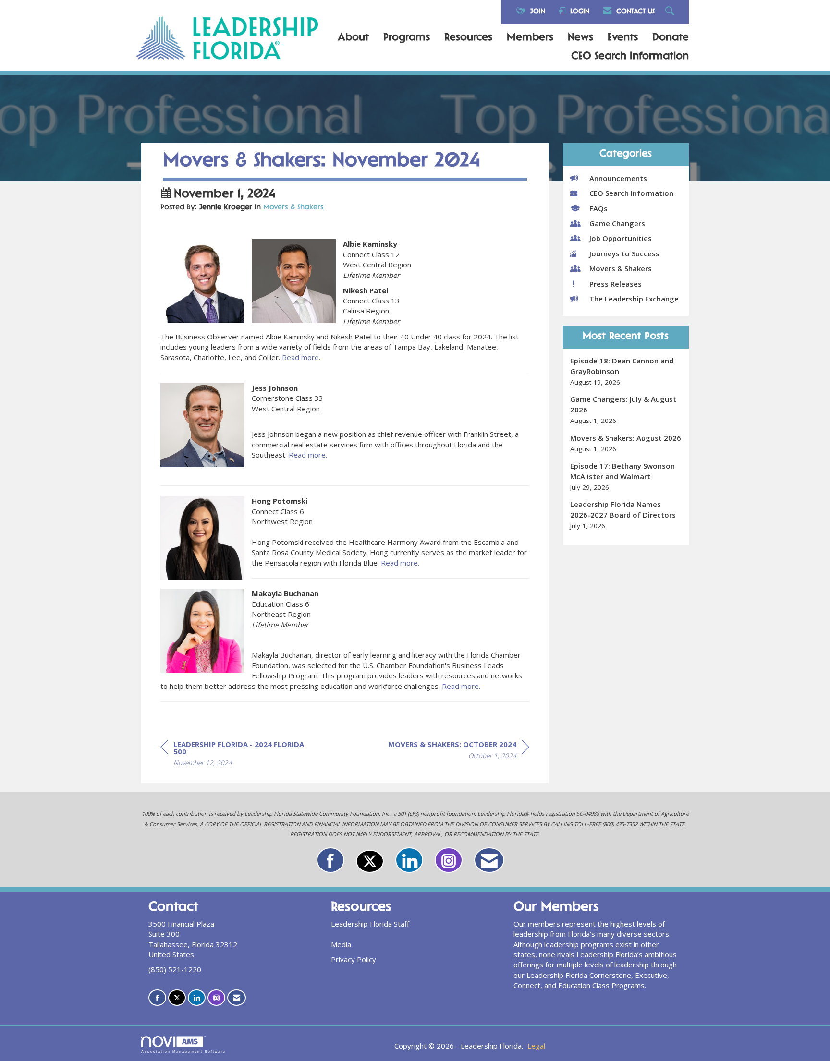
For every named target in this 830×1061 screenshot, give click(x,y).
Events (623, 38)
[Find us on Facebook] (330, 860)
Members (530, 38)
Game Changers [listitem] (617, 223)
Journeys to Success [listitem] (624, 253)
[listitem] (626, 371)
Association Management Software (183, 1051)
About (353, 38)
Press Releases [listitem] (615, 284)
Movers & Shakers (293, 207)
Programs (406, 38)
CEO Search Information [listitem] (631, 193)
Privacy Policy (353, 959)
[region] (458, 751)
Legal (536, 1045)
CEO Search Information (630, 56)
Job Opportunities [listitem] (620, 238)
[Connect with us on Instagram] (449, 860)
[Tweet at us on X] (370, 861)
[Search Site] (671, 11)
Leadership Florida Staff (370, 923)
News (580, 38)
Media (341, 944)
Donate (670, 38)
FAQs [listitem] (598, 208)
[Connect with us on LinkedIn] (409, 860)
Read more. (301, 357)
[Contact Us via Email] (489, 860)
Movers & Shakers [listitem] (620, 268)
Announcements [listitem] (618, 178)
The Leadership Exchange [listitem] (634, 298)
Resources (468, 38)
